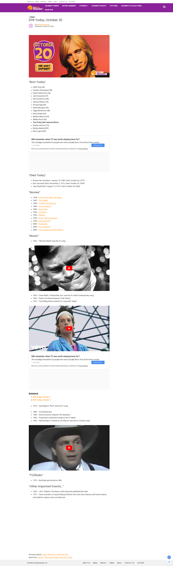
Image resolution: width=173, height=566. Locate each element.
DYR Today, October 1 (42, 397)
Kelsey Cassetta (43, 25)
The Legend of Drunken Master (51, 230)
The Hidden (43, 200)
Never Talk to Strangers (48, 218)
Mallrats (42, 215)
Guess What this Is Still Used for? (55, 554)
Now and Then (44, 221)
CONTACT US (63, 2)
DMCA (55, 2)
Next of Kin (43, 209)
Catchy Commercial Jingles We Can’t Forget (55, 557)
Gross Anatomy (45, 206)
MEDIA (37, 2)
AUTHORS (72, 2)
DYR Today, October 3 (42, 400)
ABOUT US (30, 2)
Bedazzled (43, 224)
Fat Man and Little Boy (47, 203)
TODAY (32, 17)
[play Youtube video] (69, 268)
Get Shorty (43, 212)
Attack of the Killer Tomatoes (50, 197)
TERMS (50, 2)
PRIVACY (43, 2)
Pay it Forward (44, 227)
